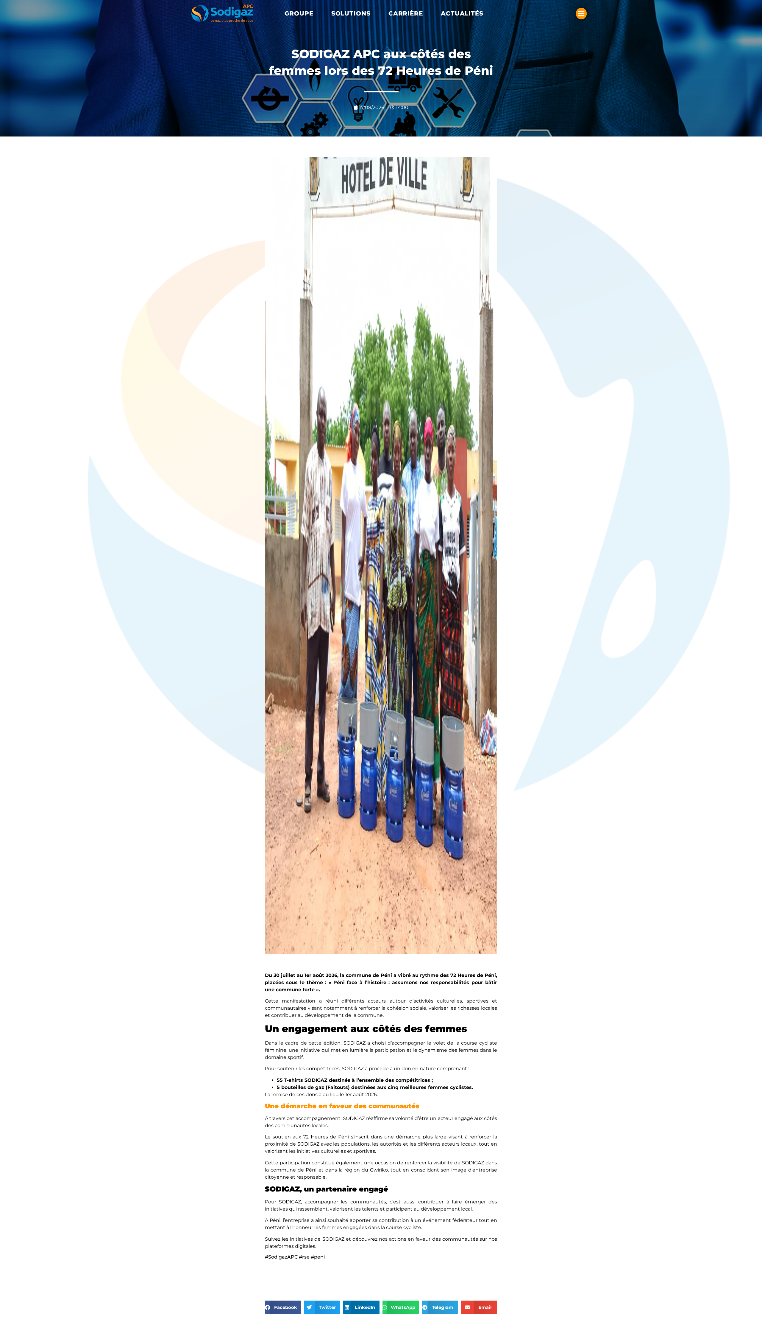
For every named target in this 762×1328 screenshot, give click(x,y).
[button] (299, 13)
